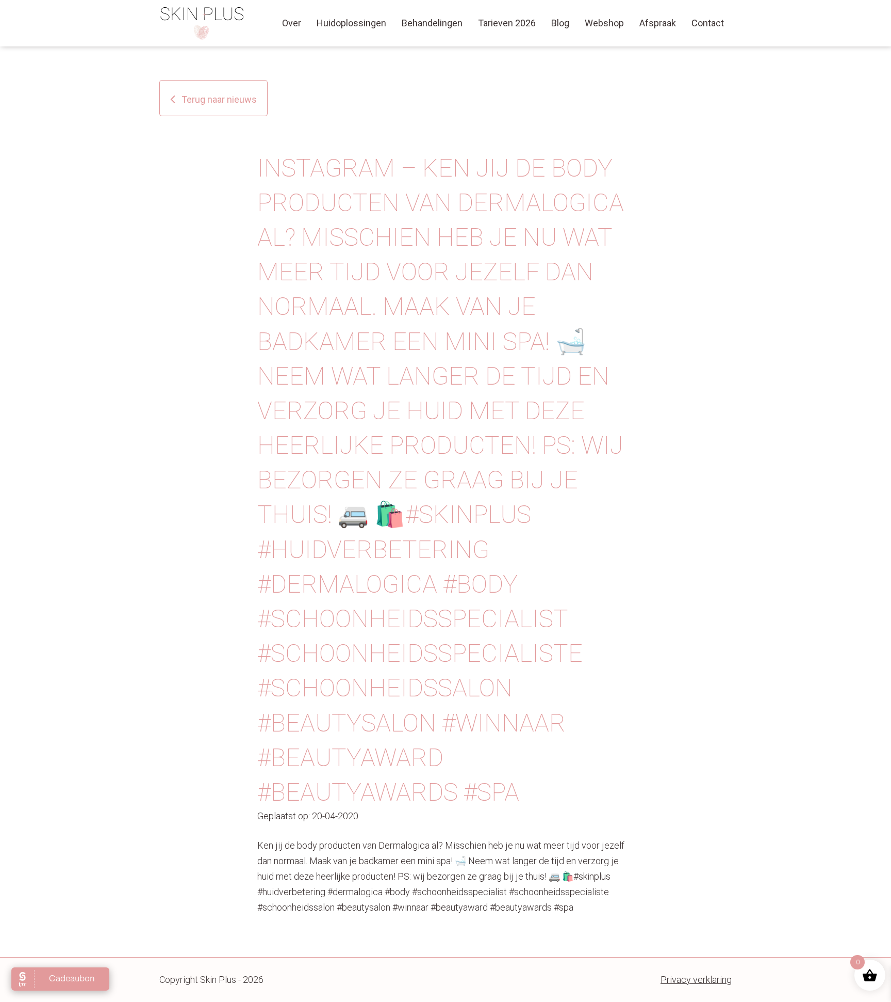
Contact (707, 23)
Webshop (604, 23)
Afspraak (657, 23)
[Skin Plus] (202, 23)
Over (291, 23)
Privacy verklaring (696, 979)
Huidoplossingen (351, 23)
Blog (560, 23)
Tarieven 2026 (507, 23)
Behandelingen (432, 23)
